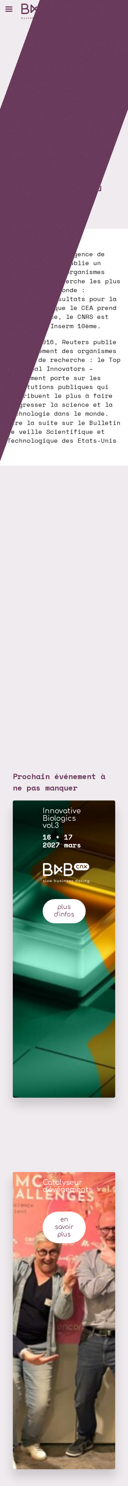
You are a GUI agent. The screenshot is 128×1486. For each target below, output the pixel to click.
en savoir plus (64, 1227)
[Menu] (9, 9)
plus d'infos (64, 911)
